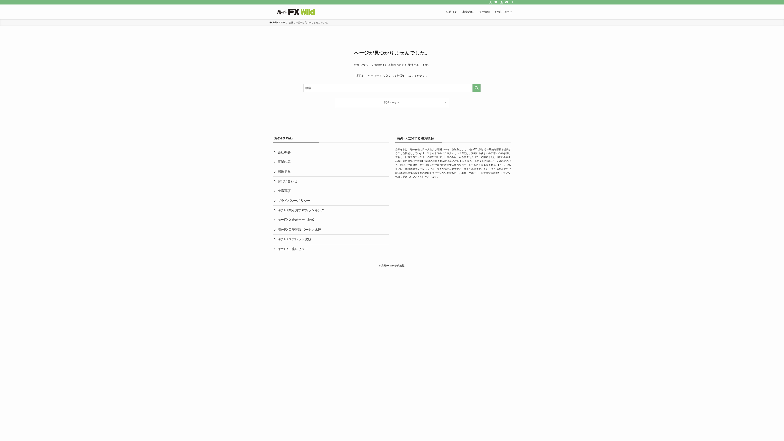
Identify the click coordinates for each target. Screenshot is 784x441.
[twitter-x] (490, 2)
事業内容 (284, 162)
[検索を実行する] (476, 88)
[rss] (501, 2)
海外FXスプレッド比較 (294, 239)
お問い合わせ (287, 181)
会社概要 (284, 152)
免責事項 (284, 191)
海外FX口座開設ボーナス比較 (299, 229)
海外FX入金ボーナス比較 (296, 220)
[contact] (506, 2)
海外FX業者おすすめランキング (301, 210)
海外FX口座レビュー (293, 249)
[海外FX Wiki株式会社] (297, 12)
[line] (496, 2)
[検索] (511, 2)
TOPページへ (392, 102)
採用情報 (284, 171)
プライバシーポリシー (294, 200)
